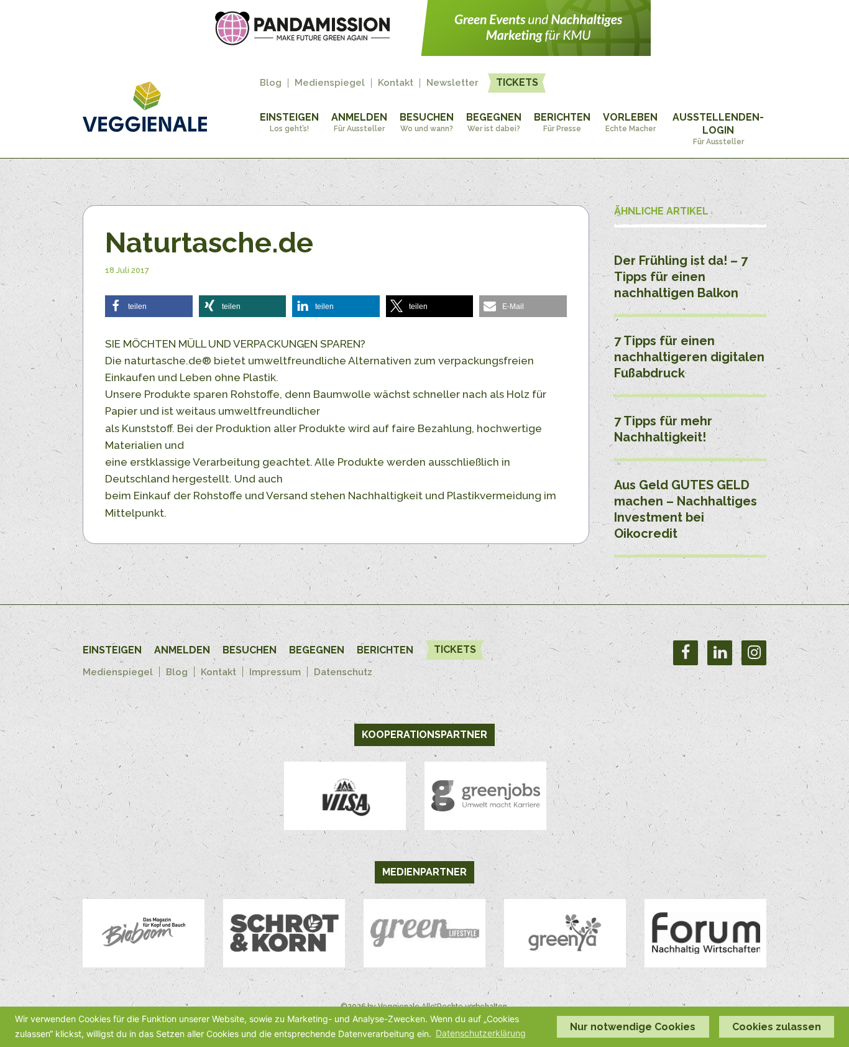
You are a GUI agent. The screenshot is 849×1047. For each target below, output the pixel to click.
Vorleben (630, 122)
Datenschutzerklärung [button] (481, 1033)
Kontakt (395, 83)
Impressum (275, 672)
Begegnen (493, 122)
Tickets (517, 82)
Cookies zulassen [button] (776, 1027)
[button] (149, 306)
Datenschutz (343, 672)
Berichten (562, 122)
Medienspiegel (330, 83)
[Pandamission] (424, 52)
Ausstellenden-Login (718, 128)
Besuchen (427, 122)
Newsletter (452, 83)
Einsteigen (289, 122)
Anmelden (359, 122)
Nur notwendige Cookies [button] (632, 1027)
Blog (271, 83)
